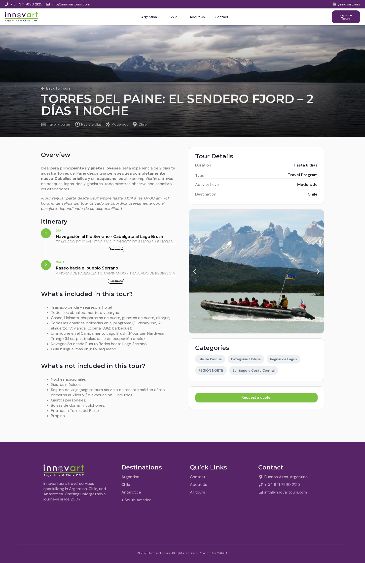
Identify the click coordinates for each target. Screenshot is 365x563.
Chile (173, 17)
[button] (194, 271)
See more (116, 249)
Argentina (149, 17)
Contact (221, 17)
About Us (197, 17)
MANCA (222, 553)
